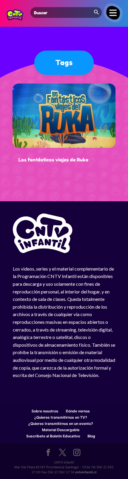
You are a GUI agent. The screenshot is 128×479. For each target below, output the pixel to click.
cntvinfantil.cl (85, 472)
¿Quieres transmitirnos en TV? (60, 417)
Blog (91, 436)
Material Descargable (60, 430)
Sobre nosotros (45, 411)
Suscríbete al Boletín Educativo (53, 436)
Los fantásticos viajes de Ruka (53, 160)
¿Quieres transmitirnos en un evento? (60, 423)
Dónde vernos (78, 411)
